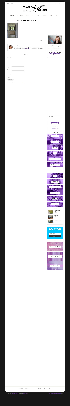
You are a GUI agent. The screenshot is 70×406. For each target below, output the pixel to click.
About (51, 15)
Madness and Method (15, 393)
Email (8, 69)
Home (27, 15)
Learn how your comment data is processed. (28, 82)
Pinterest (59, 53)
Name (8, 67)
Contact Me (57, 15)
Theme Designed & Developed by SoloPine (54, 393)
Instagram (55, 53)
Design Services (20, 15)
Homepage (12, 15)
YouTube (55, 54)
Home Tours (44, 15)
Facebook (50, 53)
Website (8, 72)
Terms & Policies (25, 393)
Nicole (13, 40)
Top (61, 393)
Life (37, 15)
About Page (27, 48)
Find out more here (55, 128)
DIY (32, 15)
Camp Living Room (56, 215)
